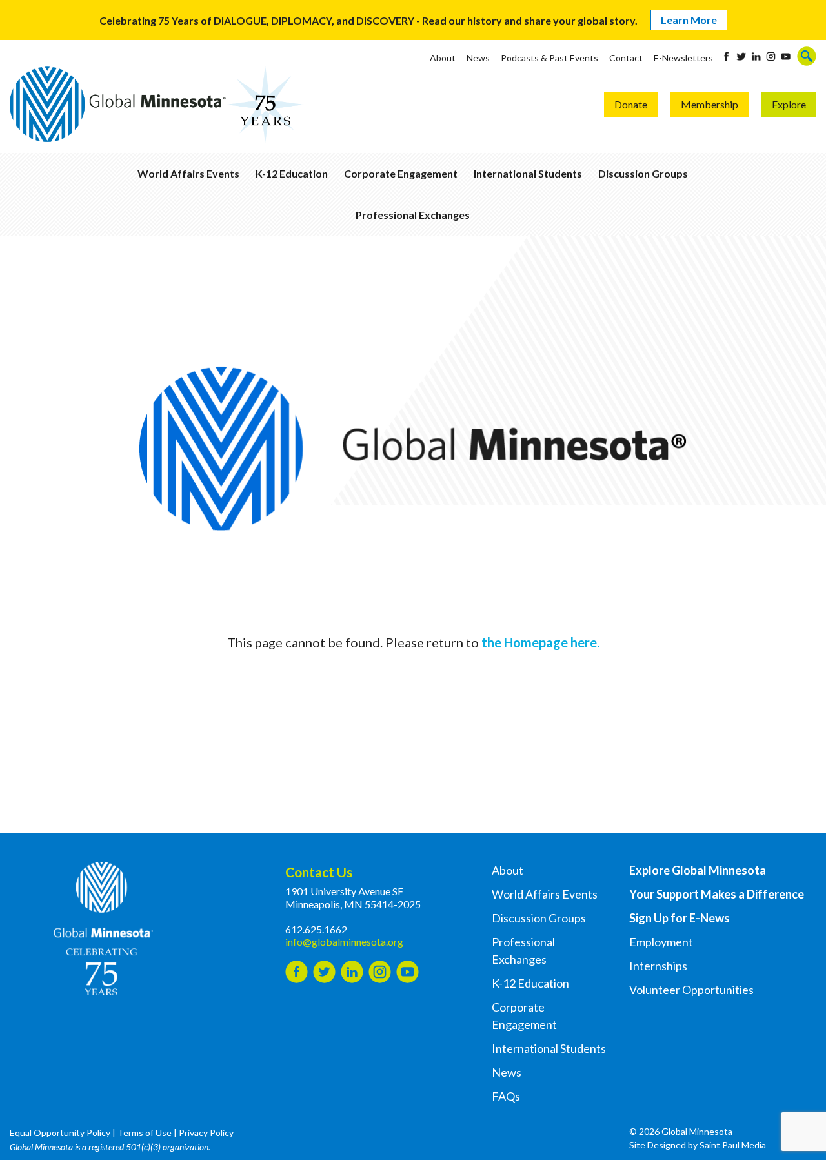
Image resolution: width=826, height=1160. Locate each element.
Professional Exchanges (413, 215)
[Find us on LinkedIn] (756, 56)
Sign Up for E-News (679, 918)
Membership (709, 104)
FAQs (506, 1096)
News (478, 57)
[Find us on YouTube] (786, 56)
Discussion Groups (643, 173)
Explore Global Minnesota (697, 870)
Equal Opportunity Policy (60, 1132)
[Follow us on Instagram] (771, 56)
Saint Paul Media (733, 1144)
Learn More (689, 20)
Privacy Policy (206, 1132)
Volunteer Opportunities (691, 989)
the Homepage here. (540, 642)
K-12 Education (292, 173)
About (443, 57)
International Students (528, 173)
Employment (661, 942)
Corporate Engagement (401, 173)
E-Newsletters (683, 57)
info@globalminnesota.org (344, 941)
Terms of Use (144, 1132)
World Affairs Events (188, 173)
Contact (626, 57)
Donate (630, 104)
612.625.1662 (316, 929)
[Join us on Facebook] (726, 56)
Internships (658, 966)
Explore (789, 104)
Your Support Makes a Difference (716, 894)
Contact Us (318, 872)
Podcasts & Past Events (549, 57)
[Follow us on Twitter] (741, 56)
